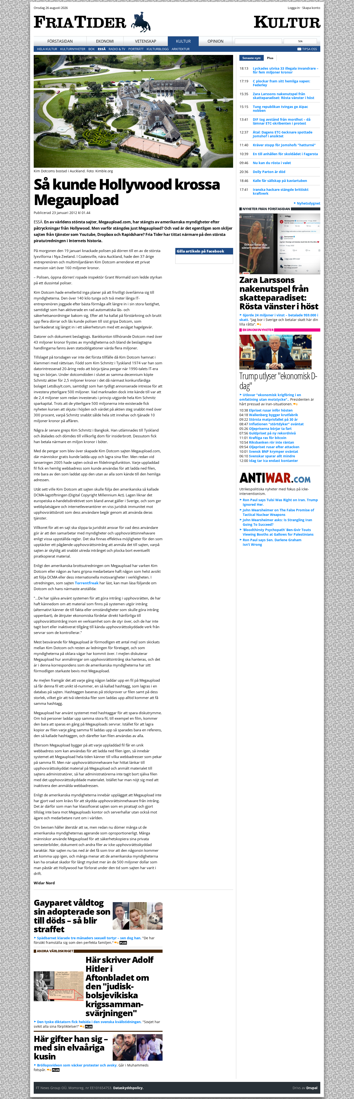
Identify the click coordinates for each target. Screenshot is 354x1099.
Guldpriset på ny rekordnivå (272, 433)
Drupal (311, 1088)
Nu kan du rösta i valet (272, 162)
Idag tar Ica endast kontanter (273, 460)
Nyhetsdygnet (308, 203)
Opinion (215, 41)
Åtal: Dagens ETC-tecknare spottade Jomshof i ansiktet (282, 134)
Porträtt (136, 49)
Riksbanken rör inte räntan (271, 442)
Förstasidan (60, 41)
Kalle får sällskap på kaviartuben (280, 180)
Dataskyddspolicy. (128, 1088)
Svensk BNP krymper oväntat (273, 451)
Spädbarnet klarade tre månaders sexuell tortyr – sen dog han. (89, 938)
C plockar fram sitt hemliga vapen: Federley (281, 83)
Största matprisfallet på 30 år (273, 419)
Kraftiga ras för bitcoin (267, 437)
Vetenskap (145, 41)
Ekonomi (105, 41)
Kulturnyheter (72, 49)
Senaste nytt (253, 58)
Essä (101, 49)
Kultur (183, 41)
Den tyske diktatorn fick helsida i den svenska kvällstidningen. (89, 1021)
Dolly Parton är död (269, 171)
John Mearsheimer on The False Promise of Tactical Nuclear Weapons (278, 512)
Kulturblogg (158, 49)
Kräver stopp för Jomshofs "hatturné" (284, 145)
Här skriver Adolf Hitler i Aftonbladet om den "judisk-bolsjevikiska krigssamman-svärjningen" (119, 986)
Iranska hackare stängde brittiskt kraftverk (280, 191)
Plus (270, 58)
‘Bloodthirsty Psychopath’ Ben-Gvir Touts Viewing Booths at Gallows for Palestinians (278, 532)
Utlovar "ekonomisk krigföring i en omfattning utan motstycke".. (270, 397)
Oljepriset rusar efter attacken (274, 447)
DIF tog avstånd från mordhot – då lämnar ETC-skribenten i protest (281, 121)
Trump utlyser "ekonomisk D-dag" (278, 380)
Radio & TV (117, 49)
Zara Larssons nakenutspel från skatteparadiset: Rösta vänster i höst (283, 96)
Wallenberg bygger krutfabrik (273, 415)
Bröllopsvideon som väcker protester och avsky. (77, 1065)
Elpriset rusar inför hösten (271, 410)
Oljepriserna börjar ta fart (270, 428)
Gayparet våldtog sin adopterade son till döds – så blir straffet (72, 916)
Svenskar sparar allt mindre (272, 456)
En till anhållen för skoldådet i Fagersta (285, 154)
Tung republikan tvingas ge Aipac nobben (280, 108)
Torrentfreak (86, 582)
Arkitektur (181, 49)
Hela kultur (47, 49)
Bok (91, 49)
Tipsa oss (309, 49)
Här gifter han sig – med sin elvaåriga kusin (71, 1047)
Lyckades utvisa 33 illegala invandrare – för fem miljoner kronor (285, 70)
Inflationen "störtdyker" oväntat (276, 424)
